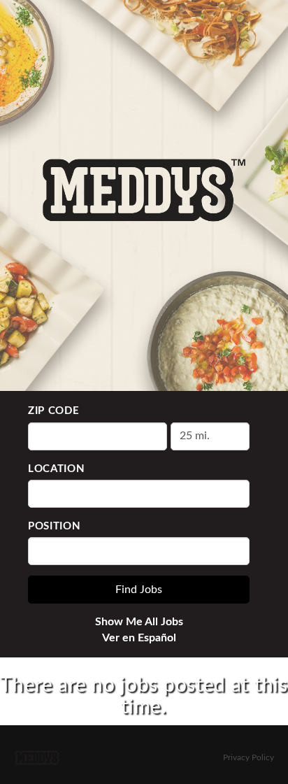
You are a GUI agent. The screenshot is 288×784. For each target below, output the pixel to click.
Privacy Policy (248, 757)
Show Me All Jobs (139, 621)
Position (54, 526)
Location (56, 469)
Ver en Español (139, 637)
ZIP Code (54, 411)
